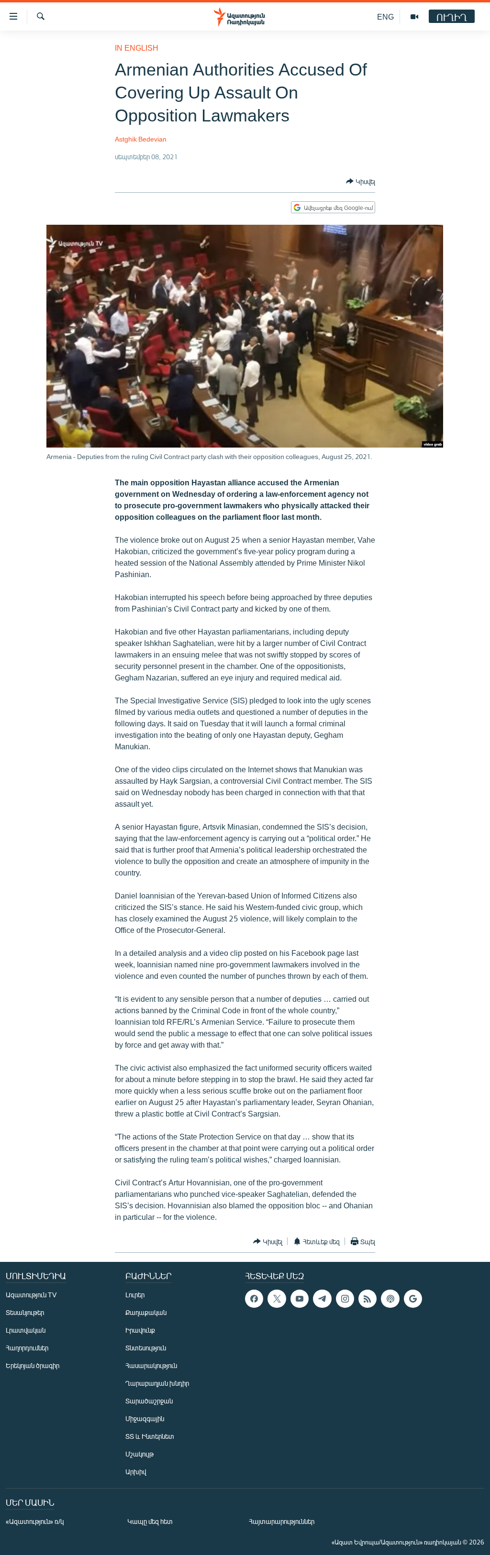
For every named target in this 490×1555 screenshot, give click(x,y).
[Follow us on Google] (413, 1299)
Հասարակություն (151, 1365)
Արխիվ (135, 1471)
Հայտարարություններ (281, 1521)
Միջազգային (144, 1418)
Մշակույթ (139, 1454)
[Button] (360, 181)
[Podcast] (390, 1299)
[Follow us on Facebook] (254, 1299)
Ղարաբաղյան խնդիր (157, 1383)
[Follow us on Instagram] (345, 1299)
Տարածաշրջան (149, 1401)
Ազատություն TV (31, 1295)
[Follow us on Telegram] (322, 1299)
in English (136, 47)
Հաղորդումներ (27, 1348)
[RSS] (367, 1299)
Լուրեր (135, 1295)
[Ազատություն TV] (414, 17)
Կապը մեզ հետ (150, 1521)
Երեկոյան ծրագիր (32, 1365)
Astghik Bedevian (141, 139)
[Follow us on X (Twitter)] (276, 1299)
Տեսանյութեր (25, 1312)
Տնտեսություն (145, 1348)
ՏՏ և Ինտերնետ (149, 1436)
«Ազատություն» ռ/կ (35, 1521)
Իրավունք (140, 1330)
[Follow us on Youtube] (299, 1299)
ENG (385, 16)
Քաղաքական (146, 1312)
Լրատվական (25, 1330)
